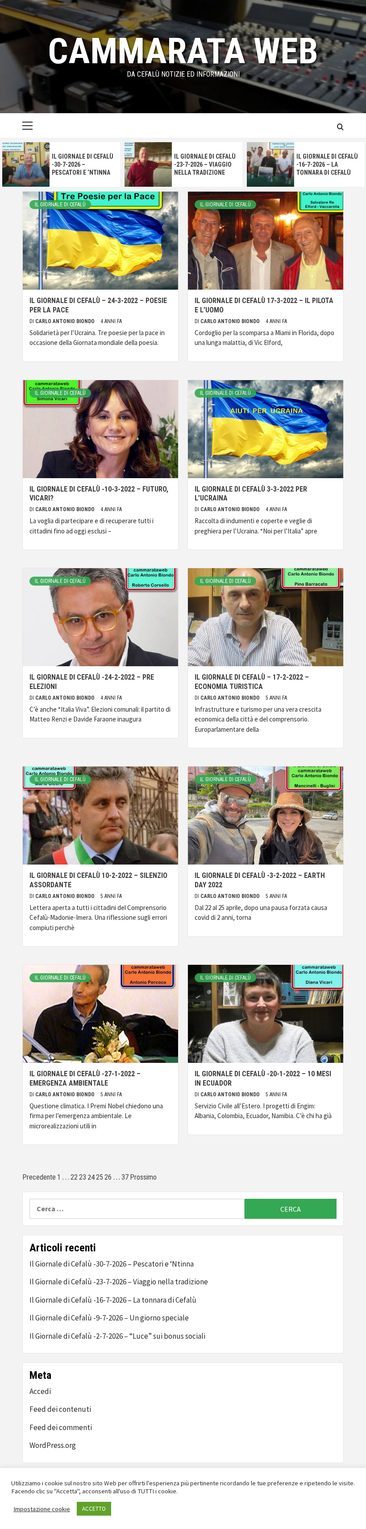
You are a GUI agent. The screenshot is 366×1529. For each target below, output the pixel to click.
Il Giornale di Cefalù (60, 204)
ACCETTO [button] (94, 1509)
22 (74, 1177)
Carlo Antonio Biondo (65, 321)
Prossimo (143, 1177)
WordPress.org (52, 1445)
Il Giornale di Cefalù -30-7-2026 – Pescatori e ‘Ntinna (82, 164)
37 (125, 1177)
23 (82, 1177)
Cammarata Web (183, 51)
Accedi (40, 1391)
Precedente (39, 1177)
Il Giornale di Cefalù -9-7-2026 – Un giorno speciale (109, 1318)
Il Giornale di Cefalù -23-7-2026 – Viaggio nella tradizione (205, 164)
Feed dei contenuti (60, 1409)
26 (108, 1177)
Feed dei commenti (60, 1427)
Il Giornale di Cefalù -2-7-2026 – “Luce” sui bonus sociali (117, 1336)
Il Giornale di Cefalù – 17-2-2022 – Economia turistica (252, 682)
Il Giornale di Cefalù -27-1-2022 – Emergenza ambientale (85, 1078)
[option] (61, 164)
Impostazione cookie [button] (41, 1509)
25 (99, 1177)
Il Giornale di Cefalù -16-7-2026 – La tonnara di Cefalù (327, 164)
